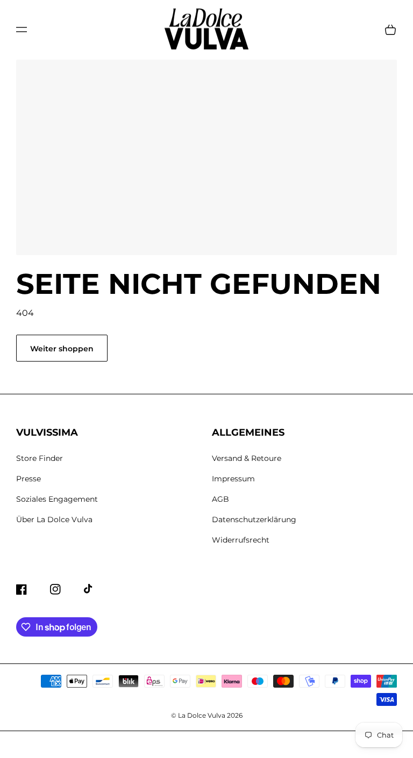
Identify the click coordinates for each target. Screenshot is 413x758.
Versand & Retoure (246, 458)
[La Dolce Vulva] (207, 30)
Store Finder (39, 458)
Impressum (233, 478)
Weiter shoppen (62, 348)
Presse (28, 478)
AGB (220, 499)
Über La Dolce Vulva (54, 519)
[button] (21, 29)
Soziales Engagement (57, 499)
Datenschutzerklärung (254, 519)
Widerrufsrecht (240, 540)
